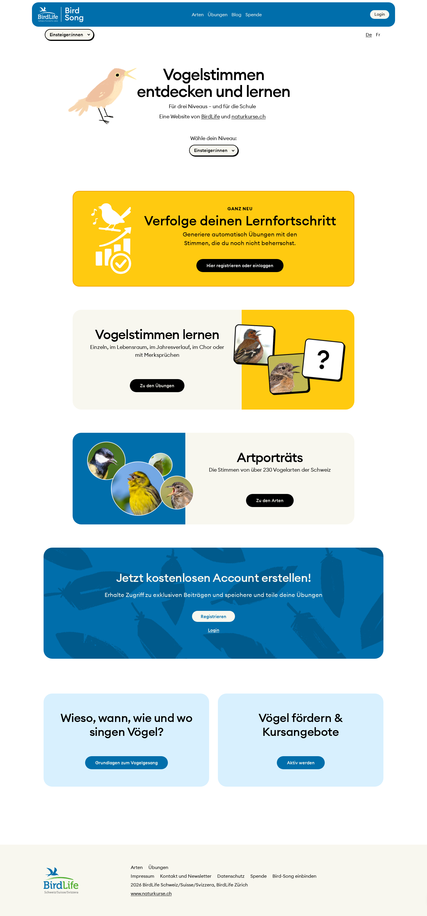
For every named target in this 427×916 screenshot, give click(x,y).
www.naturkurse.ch (151, 893)
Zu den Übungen (157, 385)
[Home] (60, 15)
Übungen (217, 14)
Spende (253, 14)
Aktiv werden (301, 762)
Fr (378, 34)
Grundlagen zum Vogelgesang (126, 762)
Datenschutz (231, 876)
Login (379, 14)
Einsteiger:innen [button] (66, 34)
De (369, 34)
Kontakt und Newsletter (185, 876)
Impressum (142, 876)
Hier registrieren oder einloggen (240, 265)
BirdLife (210, 116)
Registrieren (213, 616)
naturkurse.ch (249, 116)
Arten (198, 14)
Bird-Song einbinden (294, 876)
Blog (236, 14)
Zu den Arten (270, 500)
